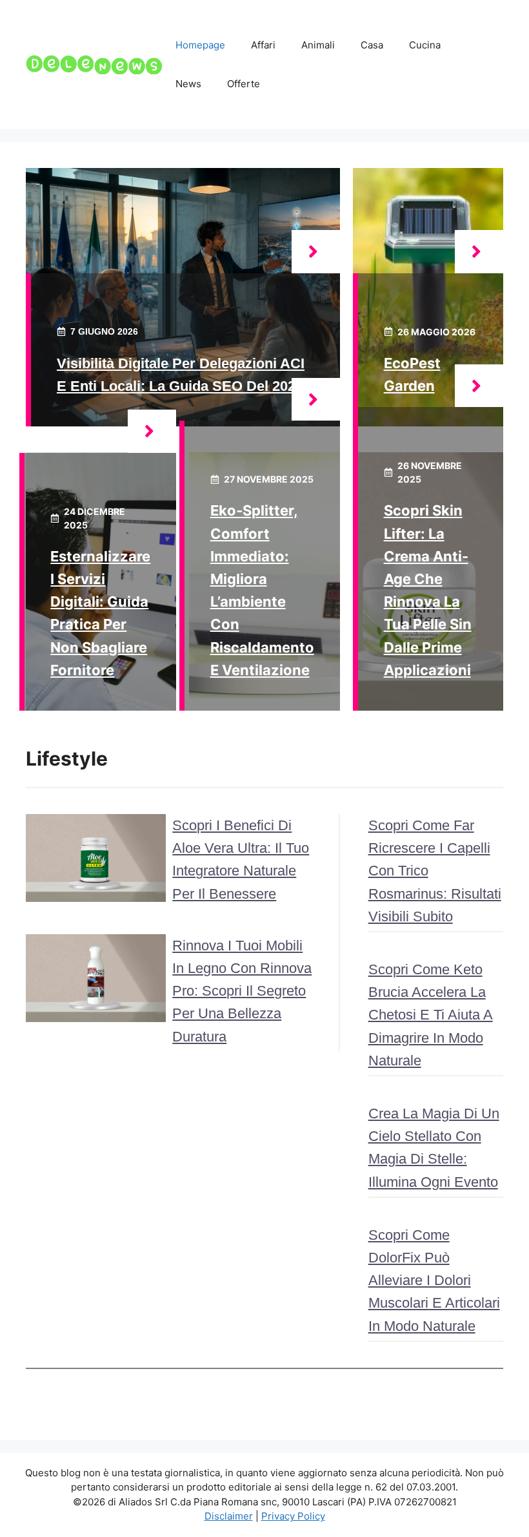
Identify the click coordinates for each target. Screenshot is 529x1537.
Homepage (200, 45)
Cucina (425, 45)
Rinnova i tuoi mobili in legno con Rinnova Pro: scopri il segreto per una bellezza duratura (242, 991)
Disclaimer (229, 1516)
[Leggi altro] (316, 251)
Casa (372, 45)
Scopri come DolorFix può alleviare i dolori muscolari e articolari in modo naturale (434, 1280)
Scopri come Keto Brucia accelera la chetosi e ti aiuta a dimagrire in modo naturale (430, 1015)
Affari (263, 45)
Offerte (243, 84)
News (188, 84)
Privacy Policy (293, 1516)
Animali (318, 45)
